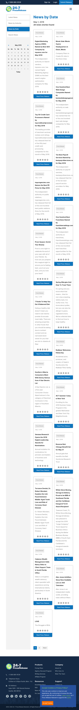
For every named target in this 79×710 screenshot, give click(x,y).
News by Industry (14, 23)
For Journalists (39, 693)
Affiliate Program (40, 677)
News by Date (13, 29)
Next (45, 648)
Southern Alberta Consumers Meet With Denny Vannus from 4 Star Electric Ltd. (42, 377)
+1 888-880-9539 (14, 2)
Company (59, 665)
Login (55, 2)
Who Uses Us (59, 671)
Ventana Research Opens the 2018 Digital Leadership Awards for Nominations (42, 440)
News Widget (39, 690)
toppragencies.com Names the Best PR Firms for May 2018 (42, 185)
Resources (39, 681)
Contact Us (58, 685)
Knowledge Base (40, 685)
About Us (58, 668)
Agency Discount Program (43, 671)
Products (38, 665)
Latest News (13, 17)
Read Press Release (43, 96)
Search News (13, 35)
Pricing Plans (39, 668)
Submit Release (66, 2)
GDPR (69, 697)
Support (58, 681)
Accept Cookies (48, 703)
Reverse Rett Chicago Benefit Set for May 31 (63, 447)
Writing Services (40, 674)
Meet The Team (60, 674)
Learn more (66, 695)
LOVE (37, 621)
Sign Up (47, 2)
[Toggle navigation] (70, 9)
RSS (36, 687)
